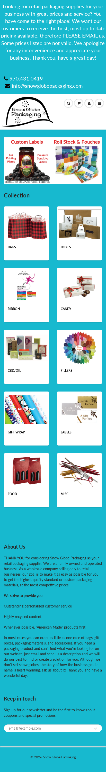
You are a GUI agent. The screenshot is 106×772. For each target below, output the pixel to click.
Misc (64, 494)
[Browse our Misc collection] (79, 470)
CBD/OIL (14, 371)
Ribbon (14, 309)
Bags (12, 247)
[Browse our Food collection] (27, 470)
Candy (66, 309)
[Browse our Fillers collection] (79, 347)
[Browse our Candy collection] (79, 285)
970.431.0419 (26, 78)
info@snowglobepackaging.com (47, 86)
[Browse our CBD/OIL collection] (26, 344)
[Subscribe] (96, 728)
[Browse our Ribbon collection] (26, 285)
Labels (66, 432)
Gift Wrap (16, 432)
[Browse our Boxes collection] (79, 222)
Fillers (66, 371)
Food (12, 494)
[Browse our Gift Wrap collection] (26, 406)
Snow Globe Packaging (59, 757)
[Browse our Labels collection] (79, 409)
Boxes (66, 247)
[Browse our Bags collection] (26, 222)
